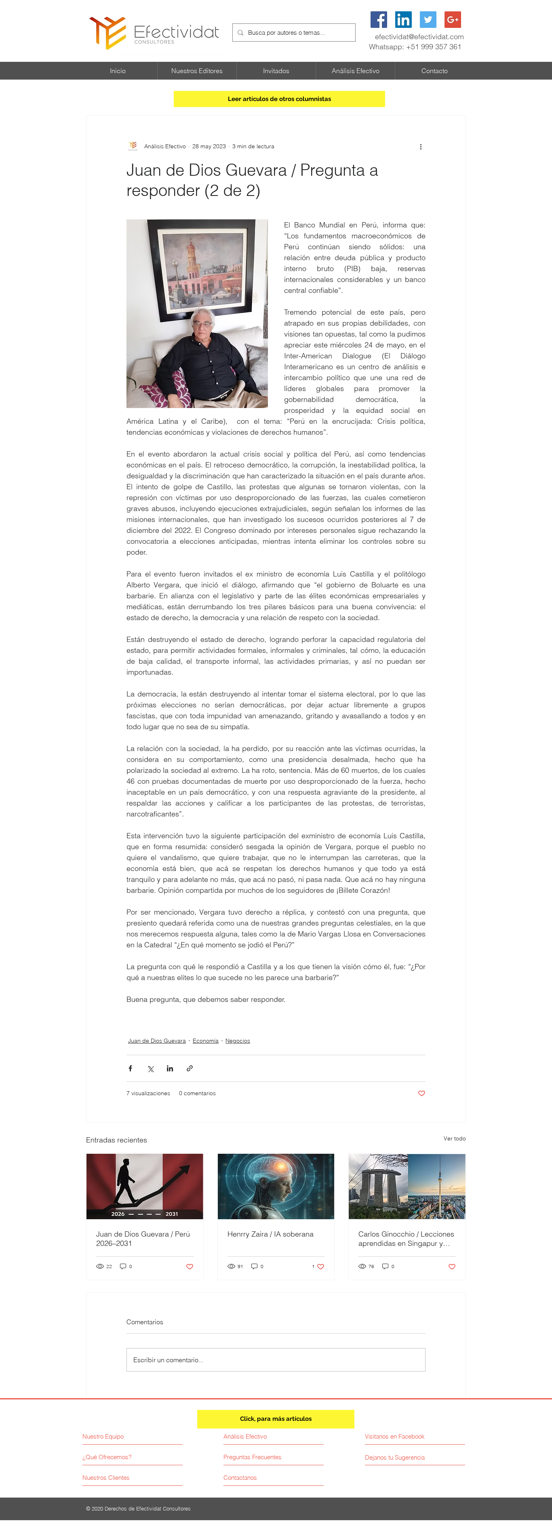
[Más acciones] (421, 146)
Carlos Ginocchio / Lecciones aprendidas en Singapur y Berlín (406, 1238)
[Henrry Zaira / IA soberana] (276, 1186)
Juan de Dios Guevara (157, 1040)
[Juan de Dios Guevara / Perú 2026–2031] (144, 1186)
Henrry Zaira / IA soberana (272, 1234)
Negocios (237, 1040)
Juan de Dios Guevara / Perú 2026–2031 (143, 1238)
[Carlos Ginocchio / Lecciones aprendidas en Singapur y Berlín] (407, 1186)
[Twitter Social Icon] (428, 19)
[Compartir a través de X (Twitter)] (150, 1068)
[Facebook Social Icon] (379, 19)
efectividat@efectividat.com (419, 36)
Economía (206, 1040)
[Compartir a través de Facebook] (130, 1068)
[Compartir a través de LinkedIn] (170, 1068)
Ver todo (455, 1138)
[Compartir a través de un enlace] (190, 1068)
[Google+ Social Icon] (453, 19)
